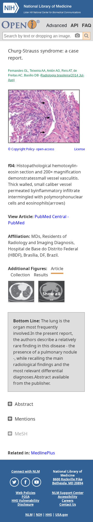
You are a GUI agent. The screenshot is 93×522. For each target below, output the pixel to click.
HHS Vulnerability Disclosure (25, 502)
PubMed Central (50, 216)
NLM (29, 514)
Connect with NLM (25, 471)
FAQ (86, 25)
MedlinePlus (43, 453)
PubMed (16, 223)
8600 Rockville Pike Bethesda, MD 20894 (67, 481)
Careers (67, 500)
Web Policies (25, 493)
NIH (39, 514)
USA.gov (61, 514)
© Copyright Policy (21, 149)
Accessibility (67, 496)
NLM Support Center (67, 493)
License (79, 149)
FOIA (25, 496)
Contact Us (67, 504)
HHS (48, 514)
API (74, 25)
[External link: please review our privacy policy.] (14, 482)
